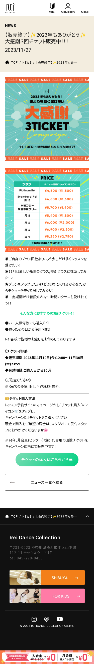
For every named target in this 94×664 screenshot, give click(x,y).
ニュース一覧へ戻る (47, 482)
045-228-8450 (30, 557)
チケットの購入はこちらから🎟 (47, 459)
